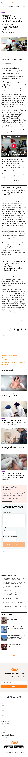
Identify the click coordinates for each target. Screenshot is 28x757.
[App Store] (8, 746)
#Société (4, 355)
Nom (4, 530)
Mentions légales (4, 737)
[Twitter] (11, 697)
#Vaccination (12, 358)
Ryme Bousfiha (6, 59)
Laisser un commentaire (14, 544)
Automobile (3, 713)
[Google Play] (19, 746)
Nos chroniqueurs (4, 718)
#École (3, 358)
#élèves (15, 360)
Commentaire (7, 512)
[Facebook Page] (8, 697)
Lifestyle (3, 717)
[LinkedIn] (17, 697)
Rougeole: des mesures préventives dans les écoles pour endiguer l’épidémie (13, 191)
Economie (17, 6)
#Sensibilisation (6, 360)
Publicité (3, 724)
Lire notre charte (7, 501)
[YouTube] (14, 697)
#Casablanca (13, 355)
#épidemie (4, 364)
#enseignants (5, 362)
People (2, 715)
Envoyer (14, 686)
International (3, 708)
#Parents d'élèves (17, 362)
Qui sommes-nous (5, 723)
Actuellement (4, 6)
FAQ (2, 731)
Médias (2, 712)
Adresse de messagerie (10, 536)
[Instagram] (20, 697)
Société (23, 6)
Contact (3, 732)
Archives (3, 726)
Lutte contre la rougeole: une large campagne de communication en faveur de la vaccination (13, 266)
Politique (11, 6)
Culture (2, 710)
